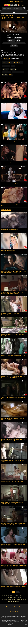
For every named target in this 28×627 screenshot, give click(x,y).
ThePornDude (10, 1)
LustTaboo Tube (19, 1)
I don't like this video (10, 35)
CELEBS (22, 5)
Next (18, 592)
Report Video (18, 37)
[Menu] (14, 11)
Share (18, 40)
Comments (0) (14, 45)
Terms (13, 606)
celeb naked (7, 58)
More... (10, 74)
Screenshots (11, 40)
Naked (13, 66)
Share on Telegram (8, 43)
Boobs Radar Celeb (22, 622)
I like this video (8, 35)
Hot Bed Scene (6, 66)
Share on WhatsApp (20, 43)
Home (7, 606)
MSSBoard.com (14, 611)
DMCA (20, 606)
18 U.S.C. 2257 (9, 609)
